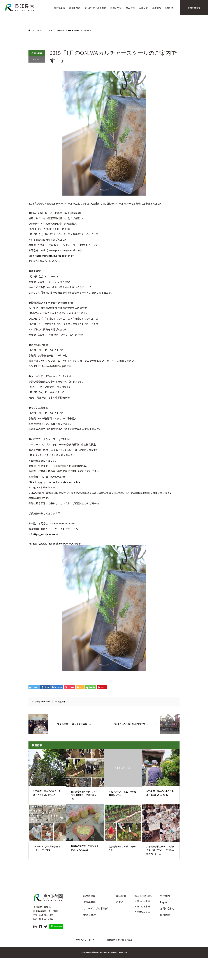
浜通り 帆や (116, 7)
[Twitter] (45, 926)
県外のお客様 (143, 911)
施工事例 (130, 7)
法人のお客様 (143, 906)
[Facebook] (40, 926)
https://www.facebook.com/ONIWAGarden (56, 543)
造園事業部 (74, 7)
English (169, 7)
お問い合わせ (194, 7)
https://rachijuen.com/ (45, 534)
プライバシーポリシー (86, 940)
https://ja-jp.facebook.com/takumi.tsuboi (56, 482)
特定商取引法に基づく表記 (119, 940)
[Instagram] (35, 926)
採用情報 (156, 7)
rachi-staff (45, 701)
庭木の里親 (59, 7)
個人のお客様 (143, 901)
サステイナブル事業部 (95, 7)
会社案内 (165, 896)
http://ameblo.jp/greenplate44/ (54, 255)
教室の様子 (37, 53)
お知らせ (143, 7)
